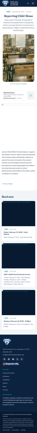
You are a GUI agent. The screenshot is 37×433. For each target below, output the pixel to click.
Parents (5, 383)
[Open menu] (32, 3)
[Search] (28, 3)
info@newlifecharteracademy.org (13, 354)
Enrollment (6, 376)
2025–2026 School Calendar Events (17, 274)
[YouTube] (13, 359)
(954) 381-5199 (7, 352)
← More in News (7, 184)
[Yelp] (21, 359)
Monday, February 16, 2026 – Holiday (17, 321)
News (8, 11)
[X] (17, 359)
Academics (6, 379)
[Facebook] (8, 359)
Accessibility (15, 430)
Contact (5, 390)
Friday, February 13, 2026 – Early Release (16, 233)
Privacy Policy (6, 430)
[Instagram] (4, 359)
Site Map (23, 430)
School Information (8, 373)
